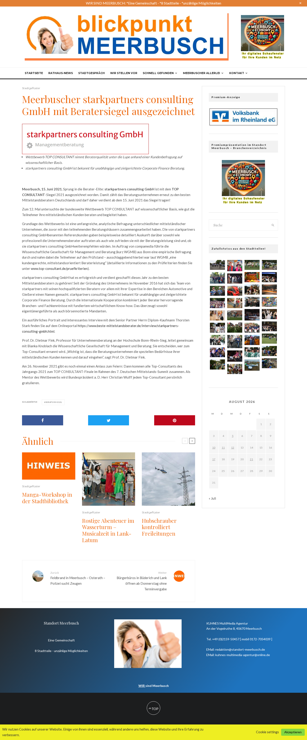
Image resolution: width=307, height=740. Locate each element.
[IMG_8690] (234, 369)
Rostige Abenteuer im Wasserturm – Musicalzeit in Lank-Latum (108, 530)
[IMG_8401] (217, 328)
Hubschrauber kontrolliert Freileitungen (159, 527)
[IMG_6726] (217, 340)
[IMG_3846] (269, 351)
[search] (273, 225)
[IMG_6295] (252, 265)
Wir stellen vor (123, 73)
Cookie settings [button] (267, 732)
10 (213, 447)
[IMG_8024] (217, 265)
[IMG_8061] (252, 277)
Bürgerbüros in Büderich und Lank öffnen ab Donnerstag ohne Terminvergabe (142, 581)
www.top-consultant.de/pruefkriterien (59, 268)
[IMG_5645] (234, 328)
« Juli (212, 498)
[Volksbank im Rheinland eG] (243, 124)
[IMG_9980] (269, 302)
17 (213, 459)
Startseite (34, 73)
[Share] (42, 420)
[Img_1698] (217, 352)
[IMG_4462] (234, 341)
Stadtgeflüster (31, 88)
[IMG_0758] (269, 277)
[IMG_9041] (234, 291)
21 (251, 459)
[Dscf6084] (252, 365)
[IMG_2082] (234, 315)
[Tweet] (108, 420)
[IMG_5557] (269, 339)
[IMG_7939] (252, 302)
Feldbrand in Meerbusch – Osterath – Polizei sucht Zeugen (77, 578)
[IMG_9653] (217, 291)
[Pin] (174, 420)
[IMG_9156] (217, 364)
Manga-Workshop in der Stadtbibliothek (47, 497)
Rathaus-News (60, 73)
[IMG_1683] (252, 289)
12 (232, 447)
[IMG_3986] (234, 278)
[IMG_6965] (252, 328)
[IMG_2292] (217, 303)
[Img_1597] (252, 340)
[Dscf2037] (234, 356)
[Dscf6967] (217, 277)
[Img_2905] (269, 289)
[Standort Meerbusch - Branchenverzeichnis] (262, 17)
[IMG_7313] (217, 315)
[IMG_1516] (252, 352)
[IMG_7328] (269, 265)
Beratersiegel (54, 402)
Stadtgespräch (91, 73)
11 (223, 447)
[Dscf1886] (252, 314)
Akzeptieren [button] (293, 732)
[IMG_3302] (269, 314)
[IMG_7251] (269, 326)
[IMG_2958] (269, 363)
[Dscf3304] (234, 265)
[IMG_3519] (234, 303)
